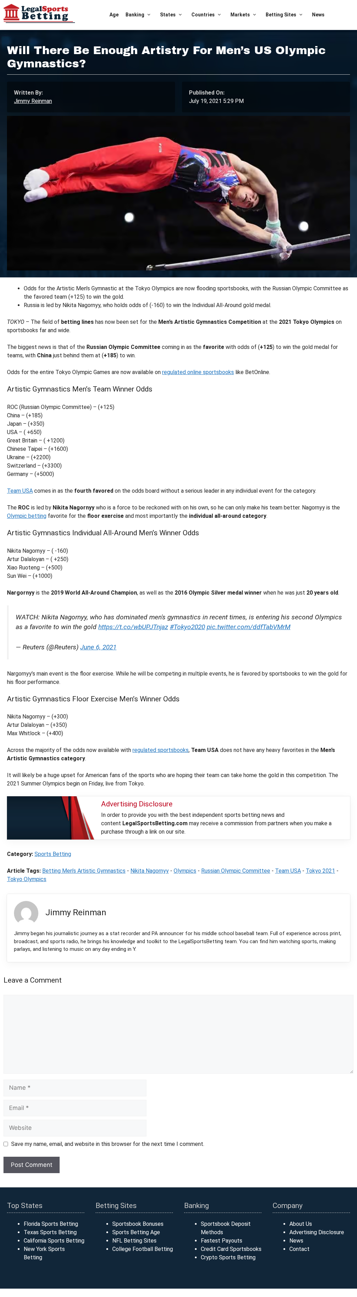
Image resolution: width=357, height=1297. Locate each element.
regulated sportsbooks (160, 750)
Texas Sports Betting (50, 1232)
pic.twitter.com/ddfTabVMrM (248, 627)
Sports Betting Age (136, 1232)
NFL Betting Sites (134, 1240)
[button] (148, 14)
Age (114, 14)
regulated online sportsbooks (198, 372)
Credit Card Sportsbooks (231, 1249)
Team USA (20, 490)
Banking (135, 14)
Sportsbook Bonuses (138, 1224)
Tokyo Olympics (26, 879)
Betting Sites (281, 14)
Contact (299, 1249)
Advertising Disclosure (316, 1232)
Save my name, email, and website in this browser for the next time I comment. (107, 1144)
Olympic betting (26, 516)
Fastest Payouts (221, 1240)
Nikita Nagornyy (149, 870)
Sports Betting (53, 854)
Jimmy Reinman (33, 101)
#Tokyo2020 (187, 627)
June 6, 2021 (98, 647)
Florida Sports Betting (51, 1224)
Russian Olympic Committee (235, 870)
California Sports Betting (54, 1240)
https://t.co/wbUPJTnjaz (133, 627)
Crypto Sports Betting (228, 1257)
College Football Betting (142, 1249)
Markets (240, 14)
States (168, 14)
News (318, 14)
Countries (203, 14)
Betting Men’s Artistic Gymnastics (84, 870)
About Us (300, 1224)
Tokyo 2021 (320, 870)
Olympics (185, 870)
